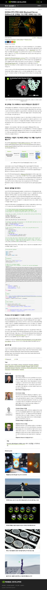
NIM (32, 366)
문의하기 (22, 585)
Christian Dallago (19, 39)
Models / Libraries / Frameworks (21, 364)
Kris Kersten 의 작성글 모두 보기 (23, 405)
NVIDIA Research (15, 369)
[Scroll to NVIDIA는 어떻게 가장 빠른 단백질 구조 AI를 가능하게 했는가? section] (11, 139)
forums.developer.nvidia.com (16, 443)
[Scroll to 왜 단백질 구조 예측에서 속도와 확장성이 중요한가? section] (40, 104)
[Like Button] (32, 37)
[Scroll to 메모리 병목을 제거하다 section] (21, 188)
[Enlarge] (40, 151)
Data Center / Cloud (10, 9)
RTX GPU (36, 366)
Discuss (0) (39, 37)
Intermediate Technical (10, 368)
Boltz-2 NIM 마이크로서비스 (25, 142)
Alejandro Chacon (28, 39)
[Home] (12, 2)
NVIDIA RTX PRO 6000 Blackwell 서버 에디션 (15, 58)
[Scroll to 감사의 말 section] (11, 345)
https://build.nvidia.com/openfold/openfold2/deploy (21, 209)
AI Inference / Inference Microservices (29, 368)
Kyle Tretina (8, 39)
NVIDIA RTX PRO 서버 (20, 335)
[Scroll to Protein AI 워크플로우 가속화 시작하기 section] (31, 315)
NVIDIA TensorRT (9, 146)
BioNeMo (23, 366)
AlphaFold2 (32, 50)
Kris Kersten (13, 39)
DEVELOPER (21, 2)
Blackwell (28, 366)
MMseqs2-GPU (24, 174)
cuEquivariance (13, 142)
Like (35, 37)
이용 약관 (4, 585)
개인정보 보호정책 (10, 585)
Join (38, 1)
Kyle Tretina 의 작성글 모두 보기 (23, 389)
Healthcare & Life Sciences (15, 366)
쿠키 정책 (17, 585)
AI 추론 (16, 51)
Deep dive (17, 368)
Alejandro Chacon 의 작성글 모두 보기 (24, 437)
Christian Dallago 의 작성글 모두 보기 (24, 420)
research (22, 369)
